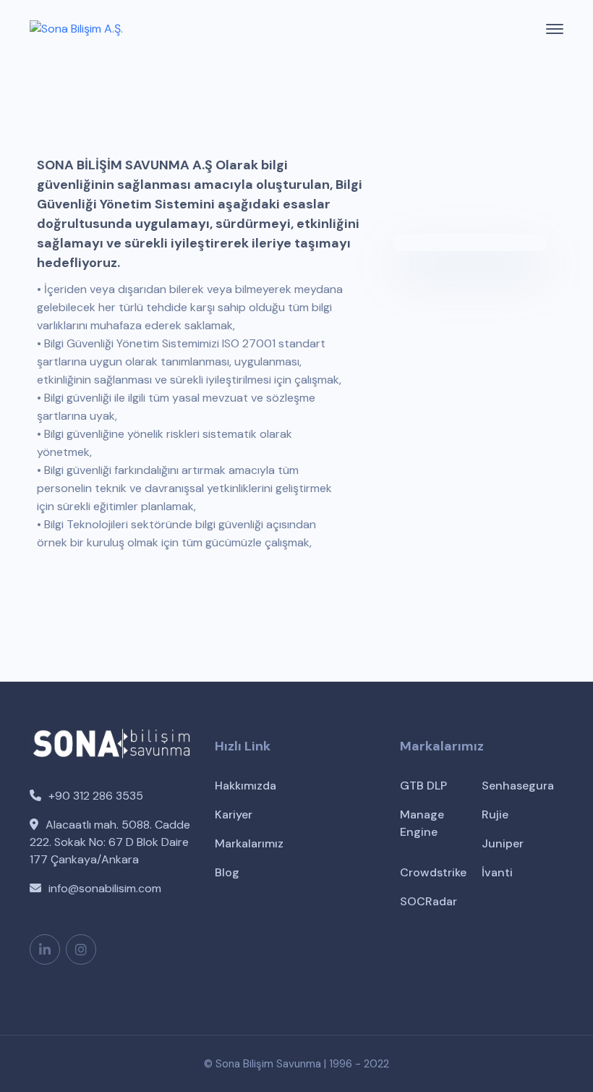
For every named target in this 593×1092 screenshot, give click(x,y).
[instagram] (81, 949)
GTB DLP (423, 785)
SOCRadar (428, 901)
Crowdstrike (433, 872)
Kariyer (233, 814)
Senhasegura (518, 785)
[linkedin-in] (45, 949)
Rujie (495, 814)
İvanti (497, 872)
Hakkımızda (245, 785)
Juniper (503, 843)
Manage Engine (422, 823)
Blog (227, 872)
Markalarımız (249, 843)
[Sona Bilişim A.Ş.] (76, 28)
